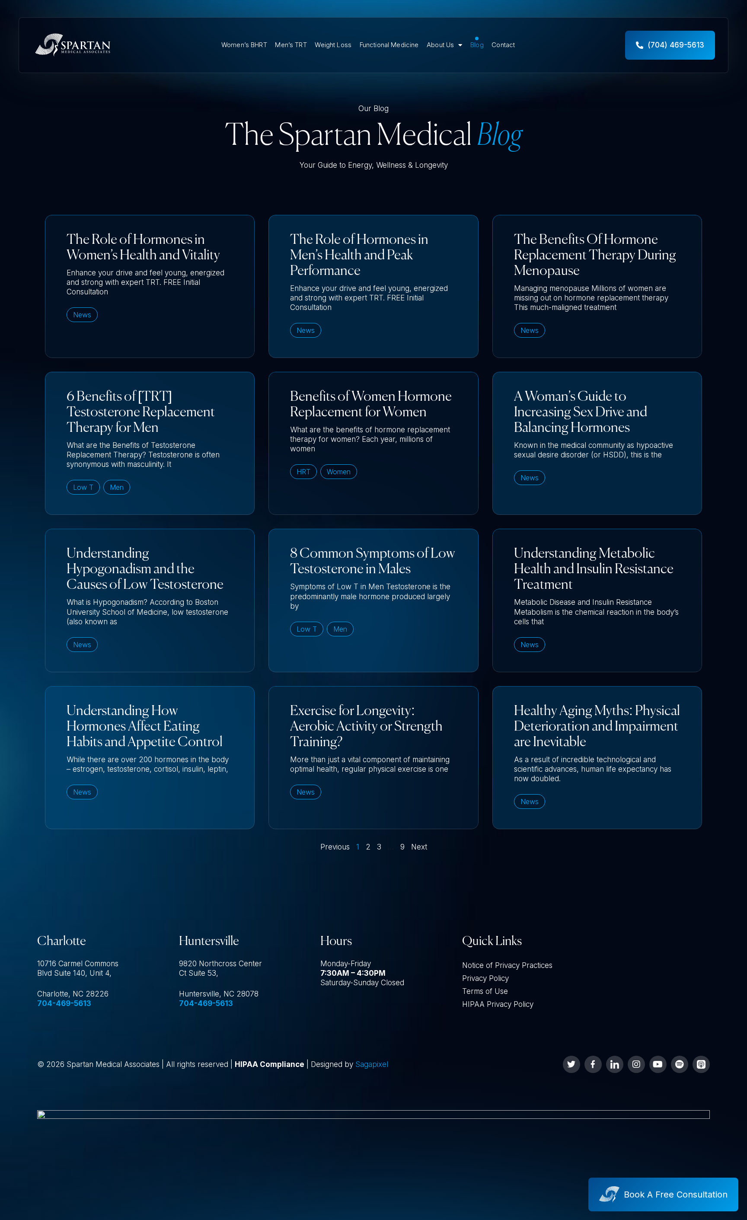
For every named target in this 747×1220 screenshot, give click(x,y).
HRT (303, 471)
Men (117, 487)
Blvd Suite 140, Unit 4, (74, 973)
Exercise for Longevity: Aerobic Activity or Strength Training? (366, 727)
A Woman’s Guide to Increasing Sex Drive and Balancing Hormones (580, 412)
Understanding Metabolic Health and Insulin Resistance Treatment (594, 569)
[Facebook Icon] (593, 1064)
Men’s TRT (290, 45)
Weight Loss (333, 45)
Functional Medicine (389, 45)
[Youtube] (658, 1064)
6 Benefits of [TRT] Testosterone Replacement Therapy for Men (141, 412)
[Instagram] (636, 1064)
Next (419, 847)
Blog (477, 45)
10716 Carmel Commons (77, 963)
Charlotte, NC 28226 (73, 994)
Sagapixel (371, 1064)
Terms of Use (485, 991)
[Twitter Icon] (571, 1064)
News (82, 314)
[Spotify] (679, 1064)
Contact (503, 45)
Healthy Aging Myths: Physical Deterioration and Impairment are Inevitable (597, 727)
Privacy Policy (485, 978)
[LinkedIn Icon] (614, 1064)
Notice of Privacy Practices (507, 965)
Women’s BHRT (244, 45)
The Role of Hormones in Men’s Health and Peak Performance (359, 255)
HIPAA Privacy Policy (497, 1004)
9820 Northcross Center (220, 963)
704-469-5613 (64, 1003)
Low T (83, 487)
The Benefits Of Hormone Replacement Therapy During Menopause (595, 255)
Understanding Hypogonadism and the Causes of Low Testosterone (145, 569)
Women (339, 471)
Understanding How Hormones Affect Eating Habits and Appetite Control (145, 727)
